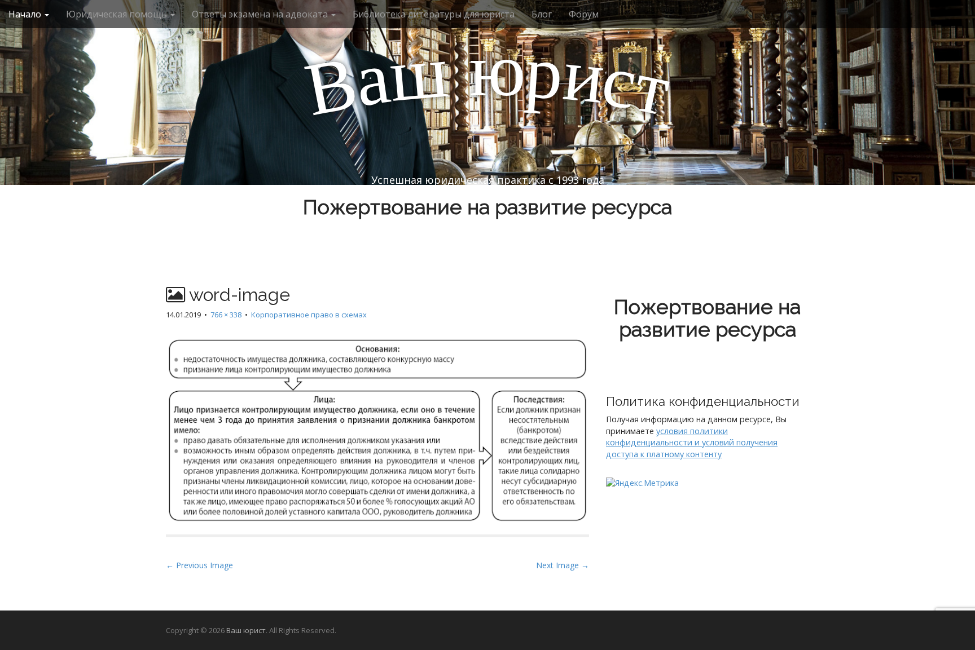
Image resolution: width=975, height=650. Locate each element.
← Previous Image (199, 565)
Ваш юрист (246, 630)
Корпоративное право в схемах (309, 314)
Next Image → (562, 565)
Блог (542, 14)
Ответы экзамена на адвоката (261, 14)
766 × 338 (225, 314)
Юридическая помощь (117, 14)
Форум (584, 14)
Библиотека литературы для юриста (434, 14)
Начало (25, 14)
